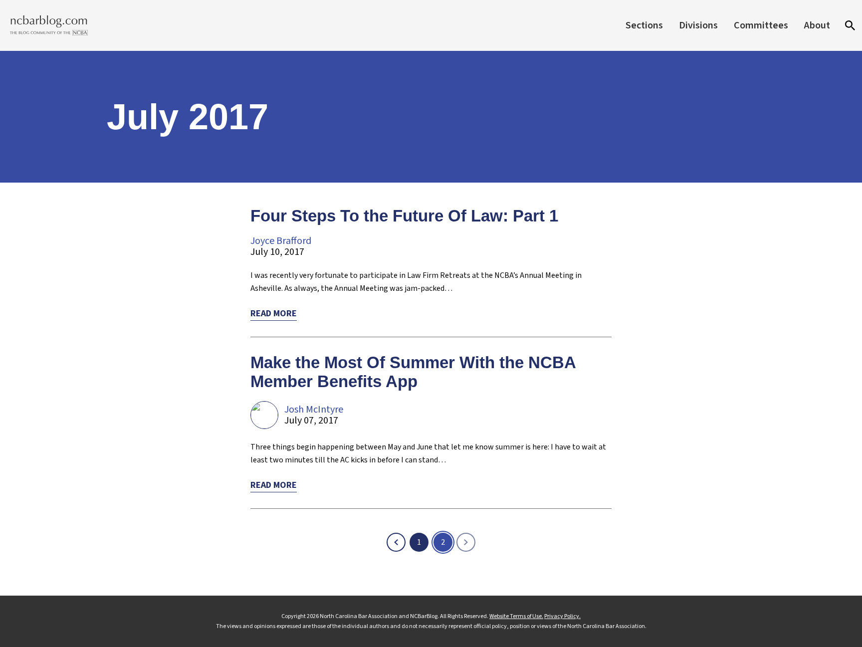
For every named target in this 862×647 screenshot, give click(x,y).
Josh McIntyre (313, 410)
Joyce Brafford (280, 241)
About (817, 25)
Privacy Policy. (562, 616)
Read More (273, 313)
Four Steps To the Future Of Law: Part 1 (404, 216)
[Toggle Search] (850, 25)
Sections (644, 25)
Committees (761, 25)
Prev (396, 542)
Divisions (698, 25)
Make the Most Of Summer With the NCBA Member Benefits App (413, 372)
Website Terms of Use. (516, 616)
